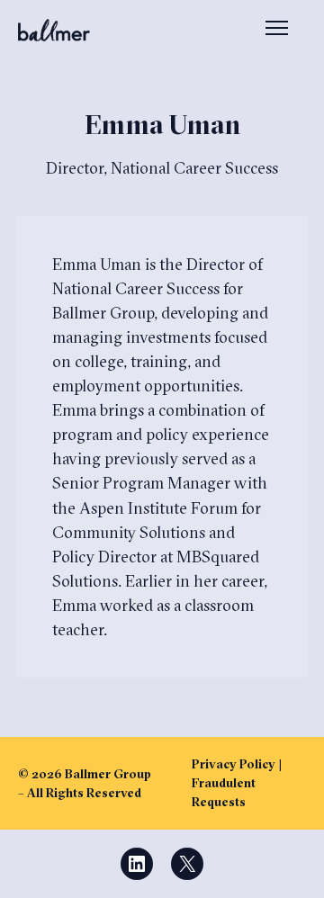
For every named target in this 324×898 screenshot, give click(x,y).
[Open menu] (277, 29)
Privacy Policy (233, 764)
